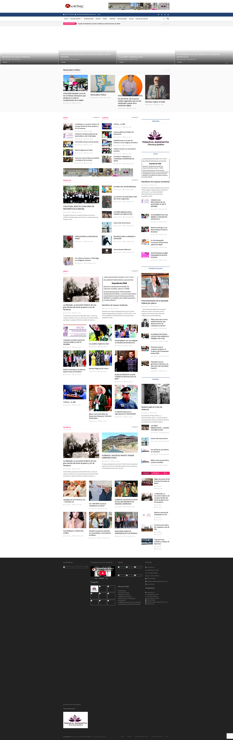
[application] (103, 573)
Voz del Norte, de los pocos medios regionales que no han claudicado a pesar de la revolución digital (102, 102)
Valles (131, 19)
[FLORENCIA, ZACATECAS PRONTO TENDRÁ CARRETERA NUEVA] (120, 442)
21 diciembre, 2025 (78, 97)
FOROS (166, 736)
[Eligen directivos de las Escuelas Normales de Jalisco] (147, 479)
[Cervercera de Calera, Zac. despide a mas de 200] (147, 525)
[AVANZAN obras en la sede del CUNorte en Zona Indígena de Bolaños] (107, 142)
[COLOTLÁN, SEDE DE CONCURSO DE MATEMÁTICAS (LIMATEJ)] (81, 194)
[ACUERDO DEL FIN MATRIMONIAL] (107, 189)
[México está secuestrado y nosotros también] (145, 461)
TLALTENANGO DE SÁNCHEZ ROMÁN (129, 604)
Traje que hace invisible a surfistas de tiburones (161, 542)
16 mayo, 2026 (133, 59)
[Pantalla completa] (113, 578)
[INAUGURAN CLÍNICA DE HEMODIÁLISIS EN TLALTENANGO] (126, 520)
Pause (163, 24)
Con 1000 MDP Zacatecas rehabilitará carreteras (97, 505)
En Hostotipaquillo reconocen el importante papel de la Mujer (159, 242)
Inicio (66, 19)
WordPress (88, 736)
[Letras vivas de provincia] (107, 227)
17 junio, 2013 (158, 534)
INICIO (122, 736)
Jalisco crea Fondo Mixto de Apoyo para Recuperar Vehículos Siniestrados (100, 416)
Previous (166, 24)
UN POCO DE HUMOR (157, 736)
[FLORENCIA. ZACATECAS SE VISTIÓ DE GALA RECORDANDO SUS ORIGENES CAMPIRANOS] (126, 489)
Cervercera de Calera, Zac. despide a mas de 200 (161, 527)
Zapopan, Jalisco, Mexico (152, 575)
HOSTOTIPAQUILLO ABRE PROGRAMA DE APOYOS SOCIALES (159, 255)
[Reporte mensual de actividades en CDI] (147, 512)
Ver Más (5, 62)
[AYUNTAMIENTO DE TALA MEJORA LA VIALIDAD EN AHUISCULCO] (126, 331)
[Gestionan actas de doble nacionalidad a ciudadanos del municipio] (68, 159)
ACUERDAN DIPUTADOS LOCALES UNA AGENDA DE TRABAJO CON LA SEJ (160, 336)
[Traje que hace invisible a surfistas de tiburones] (147, 539)
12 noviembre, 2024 (129, 252)
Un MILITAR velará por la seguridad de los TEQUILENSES (125, 413)
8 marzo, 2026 (192, 59)
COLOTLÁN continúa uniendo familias (87, 142)
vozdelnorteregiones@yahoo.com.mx (86, 14)
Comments (155, 473)
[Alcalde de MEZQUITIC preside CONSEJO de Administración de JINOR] (126, 361)
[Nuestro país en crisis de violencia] (155, 394)
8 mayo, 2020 (163, 328)
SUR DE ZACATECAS (142, 19)
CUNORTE (112, 19)
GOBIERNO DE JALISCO (125, 596)
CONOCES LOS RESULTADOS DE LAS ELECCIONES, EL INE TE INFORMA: (74, 342)
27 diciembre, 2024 (129, 241)
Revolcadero (122, 19)
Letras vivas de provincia (122, 223)
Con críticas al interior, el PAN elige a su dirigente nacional (87, 259)
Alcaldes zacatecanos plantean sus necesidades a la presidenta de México (100, 533)
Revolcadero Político (71, 95)
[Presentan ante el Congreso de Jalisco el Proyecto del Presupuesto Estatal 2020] (145, 348)
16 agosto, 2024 (159, 96)
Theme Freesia (81, 736)
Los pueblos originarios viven (189, 57)
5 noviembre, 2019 (164, 356)
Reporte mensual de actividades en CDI (161, 514)
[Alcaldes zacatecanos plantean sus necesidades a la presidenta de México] (100, 520)
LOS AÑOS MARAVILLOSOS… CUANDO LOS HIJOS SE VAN (123, 213)
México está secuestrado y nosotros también (160, 461)
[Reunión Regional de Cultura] (68, 152)
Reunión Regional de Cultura (84, 150)
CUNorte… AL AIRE (119, 124)
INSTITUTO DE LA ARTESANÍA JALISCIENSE (126, 599)
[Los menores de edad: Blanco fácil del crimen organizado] (107, 202)
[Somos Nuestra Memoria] (107, 251)
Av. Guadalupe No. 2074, (152, 570)
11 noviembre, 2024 (130, 536)
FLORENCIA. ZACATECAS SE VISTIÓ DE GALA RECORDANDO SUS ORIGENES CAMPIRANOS (126, 502)
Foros (98, 14)
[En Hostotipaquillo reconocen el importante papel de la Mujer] (145, 242)
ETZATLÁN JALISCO (124, 593)
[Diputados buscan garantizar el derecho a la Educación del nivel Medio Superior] (145, 363)
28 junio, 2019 (163, 370)
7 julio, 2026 (75, 59)
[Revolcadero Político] (75, 83)
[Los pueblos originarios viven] (100, 333)
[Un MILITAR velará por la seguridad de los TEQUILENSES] (126, 397)
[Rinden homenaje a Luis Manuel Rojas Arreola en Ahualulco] (74, 358)
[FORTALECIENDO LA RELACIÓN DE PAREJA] (68, 241)
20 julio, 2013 (158, 548)
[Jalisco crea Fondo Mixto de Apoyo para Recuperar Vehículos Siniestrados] (100, 398)
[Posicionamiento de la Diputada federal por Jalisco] (155, 285)
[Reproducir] (93, 578)
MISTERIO (129, 736)
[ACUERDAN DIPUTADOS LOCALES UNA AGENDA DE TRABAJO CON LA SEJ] (145, 335)
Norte (105, 19)
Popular (146, 473)
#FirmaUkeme (88, 19)
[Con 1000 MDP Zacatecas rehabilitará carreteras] (100, 491)
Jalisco (98, 19)
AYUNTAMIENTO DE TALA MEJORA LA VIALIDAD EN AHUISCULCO (126, 342)
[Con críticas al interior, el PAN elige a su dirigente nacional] (68, 261)
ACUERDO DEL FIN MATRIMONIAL (125, 187)
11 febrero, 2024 (154, 306)
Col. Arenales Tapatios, (151, 573)
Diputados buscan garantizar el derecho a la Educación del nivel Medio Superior (160, 365)
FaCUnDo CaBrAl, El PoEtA (128, 102)
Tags (165, 473)
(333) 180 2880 (69, 14)
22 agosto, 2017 (158, 488)
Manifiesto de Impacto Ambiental (74, 57)
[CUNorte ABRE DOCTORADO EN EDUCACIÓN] (107, 134)
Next (168, 24)
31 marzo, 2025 (78, 504)
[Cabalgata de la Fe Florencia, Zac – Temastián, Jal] (74, 489)
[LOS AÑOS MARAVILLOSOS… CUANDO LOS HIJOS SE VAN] (107, 214)
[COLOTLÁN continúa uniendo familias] (68, 144)
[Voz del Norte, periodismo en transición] (145, 451)
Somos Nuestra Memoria (122, 249)
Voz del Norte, (150, 567)
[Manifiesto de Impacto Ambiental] (120, 289)
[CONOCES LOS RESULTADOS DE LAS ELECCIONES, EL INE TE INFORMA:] (68, 135)
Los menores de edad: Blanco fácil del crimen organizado (125, 198)
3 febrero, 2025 (105, 108)
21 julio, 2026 (17, 59)
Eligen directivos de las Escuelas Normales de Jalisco (162, 481)
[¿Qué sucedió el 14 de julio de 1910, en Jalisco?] (157, 82)
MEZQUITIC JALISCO (124, 594)
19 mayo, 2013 (158, 519)
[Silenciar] (110, 578)
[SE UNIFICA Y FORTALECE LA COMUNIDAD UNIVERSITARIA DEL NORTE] (107, 159)
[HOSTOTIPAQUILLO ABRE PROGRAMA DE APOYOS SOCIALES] (145, 254)
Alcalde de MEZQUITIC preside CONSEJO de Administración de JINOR (125, 377)
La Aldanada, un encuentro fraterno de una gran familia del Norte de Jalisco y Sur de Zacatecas (107, 24)
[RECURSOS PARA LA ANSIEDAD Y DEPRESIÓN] (107, 240)
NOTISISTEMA (122, 591)
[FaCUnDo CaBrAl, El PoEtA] (130, 87)
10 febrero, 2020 (164, 341)
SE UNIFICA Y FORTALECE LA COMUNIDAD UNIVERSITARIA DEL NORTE (124, 159)
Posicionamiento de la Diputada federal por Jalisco (154, 301)
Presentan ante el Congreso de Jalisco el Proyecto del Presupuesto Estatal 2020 (160, 350)
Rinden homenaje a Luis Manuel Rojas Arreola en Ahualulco (74, 371)
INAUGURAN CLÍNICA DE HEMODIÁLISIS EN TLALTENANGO (126, 532)
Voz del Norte (7, 59)
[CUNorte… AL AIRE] (107, 126)
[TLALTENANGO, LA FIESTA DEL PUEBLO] (74, 520)
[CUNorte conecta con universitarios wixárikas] (107, 151)
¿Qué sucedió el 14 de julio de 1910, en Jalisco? (156, 92)
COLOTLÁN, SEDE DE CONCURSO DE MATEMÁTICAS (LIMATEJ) (78, 207)
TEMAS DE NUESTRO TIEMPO (141, 736)
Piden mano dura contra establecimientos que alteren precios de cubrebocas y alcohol (159, 322)
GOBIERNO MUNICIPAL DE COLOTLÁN (129, 602)
